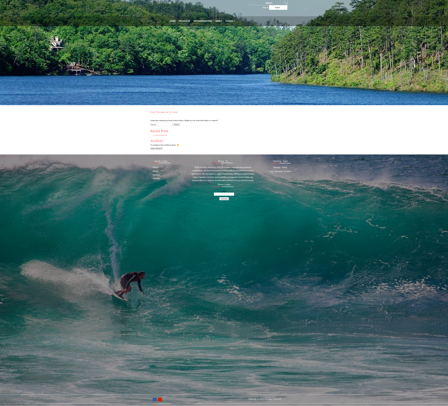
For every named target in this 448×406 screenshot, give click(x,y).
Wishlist (156, 178)
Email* (224, 191)
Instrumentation (202, 21)
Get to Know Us (161, 135)
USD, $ (265, 8)
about (218, 21)
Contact (230, 21)
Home (173, 21)
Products (184, 21)
